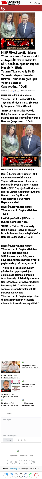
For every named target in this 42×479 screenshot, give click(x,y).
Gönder (8, 440)
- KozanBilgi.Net (15, 469)
